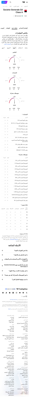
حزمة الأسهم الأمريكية (9, 338)
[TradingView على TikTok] (6, 293)
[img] (15, 16)
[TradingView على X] (27, 293)
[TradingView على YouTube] (20, 293)
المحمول (26, 363)
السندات (26, 324)
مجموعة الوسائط (10, 351)
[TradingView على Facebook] (23, 293)
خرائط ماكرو (25, 357)
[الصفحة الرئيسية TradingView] (23, 2)
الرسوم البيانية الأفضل (23, 317)
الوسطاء (12, 328)
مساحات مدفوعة (24, 393)
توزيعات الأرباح (25, 346)
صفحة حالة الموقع (10, 375)
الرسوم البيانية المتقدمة (9, 384)
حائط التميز (25, 370)
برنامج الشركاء (11, 393)
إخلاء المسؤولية (11, 364)
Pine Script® (25, 358)
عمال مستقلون (24, 392)
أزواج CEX (25, 328)
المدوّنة (12, 346)
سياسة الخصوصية (10, 366)
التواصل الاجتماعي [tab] (23, 28)
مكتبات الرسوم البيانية (9, 381)
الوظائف (12, 349)
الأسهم (26, 321)
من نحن (12, 343)
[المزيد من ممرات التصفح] (21, 6)
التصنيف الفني (7, 44)
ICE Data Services (13, 299)
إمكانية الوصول (11, 369)
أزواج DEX (25, 329)
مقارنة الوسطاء (11, 329)
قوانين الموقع (25, 375)
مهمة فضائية (11, 344)
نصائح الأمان (11, 370)
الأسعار (12, 318)
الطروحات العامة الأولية (23, 347)
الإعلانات (12, 390)
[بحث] (10, 2)
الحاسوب (26, 364)
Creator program (24, 373)
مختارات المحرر (24, 384)
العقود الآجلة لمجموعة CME (8, 335)
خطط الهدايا (11, 322)
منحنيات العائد (25, 353)
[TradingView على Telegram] (10, 293)
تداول (26, 381)
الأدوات (12, 379)
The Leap (12, 331)
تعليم (27, 382)
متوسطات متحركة (23, 154)
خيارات (26, 355)
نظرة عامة (12, 326)
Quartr (9, 309)
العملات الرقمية (24, 326)
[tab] (20, 48)
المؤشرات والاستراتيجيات (22, 388)
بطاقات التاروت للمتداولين (8, 357)
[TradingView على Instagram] (16, 293)
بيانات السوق (11, 320)
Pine (27, 331)
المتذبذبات (25, 114)
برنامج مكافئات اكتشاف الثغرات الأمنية (9, 373)
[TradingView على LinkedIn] (13, 293)
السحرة (26, 390)
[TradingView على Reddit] (3, 293)
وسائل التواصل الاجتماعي (22, 369)
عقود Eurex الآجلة (10, 337)
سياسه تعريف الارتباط (9, 367)
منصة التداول (11, 386)
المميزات (12, 317)
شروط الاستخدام (14, 239)
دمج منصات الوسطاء (9, 392)
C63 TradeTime (10, 358)
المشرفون (25, 376)
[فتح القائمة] (27, 2)
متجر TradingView (10, 355)
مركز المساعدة (11, 347)
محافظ (26, 352)
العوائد (26, 344)
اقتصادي (26, 343)
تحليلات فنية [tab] (14, 28)
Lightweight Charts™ (9, 382)
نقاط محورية (25, 205)
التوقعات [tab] (8, 28)
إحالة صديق (25, 372)
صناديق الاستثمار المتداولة (22, 323)
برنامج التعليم (11, 395)
